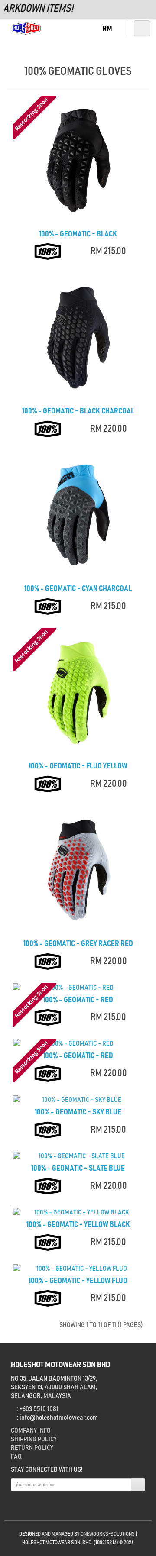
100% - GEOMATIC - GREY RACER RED (78, 944)
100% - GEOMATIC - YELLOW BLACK (78, 1225)
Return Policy (32, 1447)
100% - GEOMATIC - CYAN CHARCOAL (78, 589)
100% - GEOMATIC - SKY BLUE (78, 1112)
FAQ (16, 1456)
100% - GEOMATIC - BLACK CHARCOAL (78, 411)
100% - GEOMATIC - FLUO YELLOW (78, 766)
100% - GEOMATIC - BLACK (78, 234)
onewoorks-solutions (108, 1534)
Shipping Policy (34, 1439)
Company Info (31, 1430)
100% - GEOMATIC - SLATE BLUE (78, 1168)
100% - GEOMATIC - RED (78, 1000)
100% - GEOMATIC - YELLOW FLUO (78, 1281)
